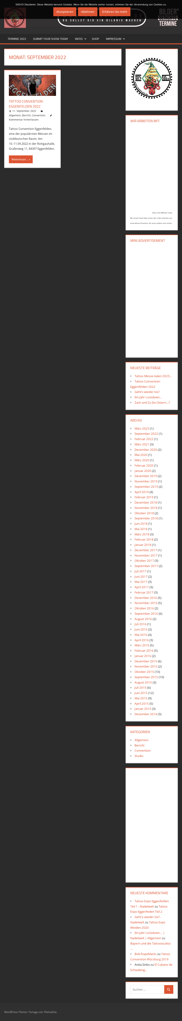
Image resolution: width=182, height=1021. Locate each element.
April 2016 (142, 640)
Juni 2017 (141, 577)
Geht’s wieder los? (147, 392)
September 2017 (146, 566)
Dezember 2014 (146, 714)
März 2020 (142, 460)
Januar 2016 (143, 656)
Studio (139, 756)
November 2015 (146, 666)
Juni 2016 (141, 629)
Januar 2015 (143, 709)
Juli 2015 (140, 687)
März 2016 (142, 645)
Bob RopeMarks (146, 954)
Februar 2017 (144, 592)
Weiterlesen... (20, 159)
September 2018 (146, 518)
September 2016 (146, 613)
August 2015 (143, 682)
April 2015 (142, 703)
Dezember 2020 (146, 450)
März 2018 (142, 534)
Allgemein (15, 115)
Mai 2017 (141, 582)
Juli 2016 (140, 624)
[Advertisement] (151, 299)
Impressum (113, 39)
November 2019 (146, 481)
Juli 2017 (140, 571)
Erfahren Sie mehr (114, 12)
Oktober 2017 (144, 561)
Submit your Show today (50, 39)
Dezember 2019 (146, 476)
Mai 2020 (141, 455)
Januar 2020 (143, 471)
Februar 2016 (144, 650)
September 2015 (146, 677)
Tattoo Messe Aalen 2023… (153, 376)
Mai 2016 (141, 635)
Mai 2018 (141, 529)
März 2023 (142, 428)
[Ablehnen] (177, 9)
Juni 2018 (141, 524)
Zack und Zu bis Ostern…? (152, 402)
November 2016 (146, 603)
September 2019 (146, 487)
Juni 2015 (141, 693)
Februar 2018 (144, 539)
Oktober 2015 (144, 672)
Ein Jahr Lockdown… (148, 397)
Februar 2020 (144, 465)
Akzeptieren (64, 12)
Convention (38, 115)
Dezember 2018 (146, 502)
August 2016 (143, 619)
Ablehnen (87, 12)
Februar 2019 (144, 497)
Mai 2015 (141, 698)
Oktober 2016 (144, 608)
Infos (79, 39)
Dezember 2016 (146, 598)
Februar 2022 (144, 439)
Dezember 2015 (146, 661)
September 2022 (146, 434)
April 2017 (142, 587)
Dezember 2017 (146, 550)
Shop (95, 39)
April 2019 (142, 492)
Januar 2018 (143, 545)
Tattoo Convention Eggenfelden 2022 (26, 104)
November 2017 (146, 555)
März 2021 (142, 444)
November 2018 (146, 508)
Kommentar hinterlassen (24, 119)
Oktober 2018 (144, 513)
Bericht (26, 115)
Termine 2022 (17, 39)
